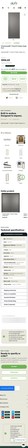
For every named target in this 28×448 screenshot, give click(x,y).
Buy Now (14, 73)
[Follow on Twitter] (13, 412)
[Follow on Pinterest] (13, 417)
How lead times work (14, 94)
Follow (7, 412)
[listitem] (10, 206)
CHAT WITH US (14, 378)
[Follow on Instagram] (13, 414)
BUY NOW (14, 366)
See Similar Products (22, 79)
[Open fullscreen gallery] (24, 14)
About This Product (14, 79)
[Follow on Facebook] (3, 412)
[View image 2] (14, 39)
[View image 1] (13, 39)
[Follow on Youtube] (3, 417)
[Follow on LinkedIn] (3, 414)
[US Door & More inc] (14, 2)
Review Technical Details (5, 78)
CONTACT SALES (14, 372)
